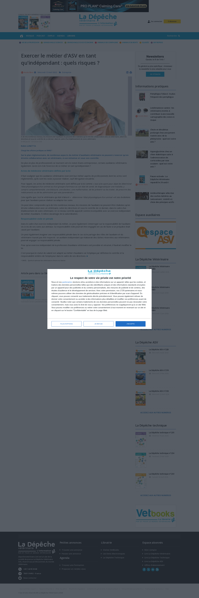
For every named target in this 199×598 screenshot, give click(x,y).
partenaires (67, 282)
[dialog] (99, 299)
